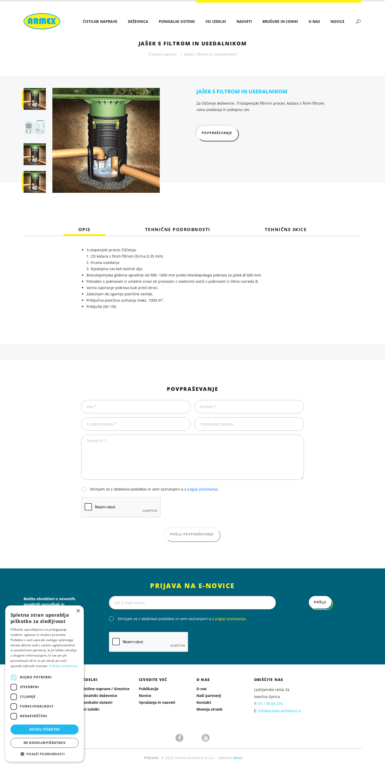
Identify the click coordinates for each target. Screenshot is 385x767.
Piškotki (151, 757)
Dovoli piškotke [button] (44, 729)
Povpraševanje (217, 133)
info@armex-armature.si (279, 710)
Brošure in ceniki (280, 21)
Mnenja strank (209, 709)
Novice (337, 21)
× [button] (78, 611)
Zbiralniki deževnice (99, 695)
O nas (314, 21)
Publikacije (148, 688)
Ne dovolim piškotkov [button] (44, 743)
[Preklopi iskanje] (358, 21)
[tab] (84, 229)
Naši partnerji (208, 695)
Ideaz (238, 757)
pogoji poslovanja (202, 489)
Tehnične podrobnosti (177, 229)
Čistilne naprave (100, 21)
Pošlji (320, 602)
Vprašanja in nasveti (157, 702)
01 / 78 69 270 (270, 703)
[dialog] (44, 683)
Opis (84, 229)
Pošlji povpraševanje (192, 534)
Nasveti (244, 21)
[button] (44, 754)
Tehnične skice (286, 229)
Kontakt (203, 702)
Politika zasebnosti (63, 666)
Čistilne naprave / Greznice (105, 688)
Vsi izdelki (215, 21)
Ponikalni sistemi (177, 21)
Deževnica (138, 21)
